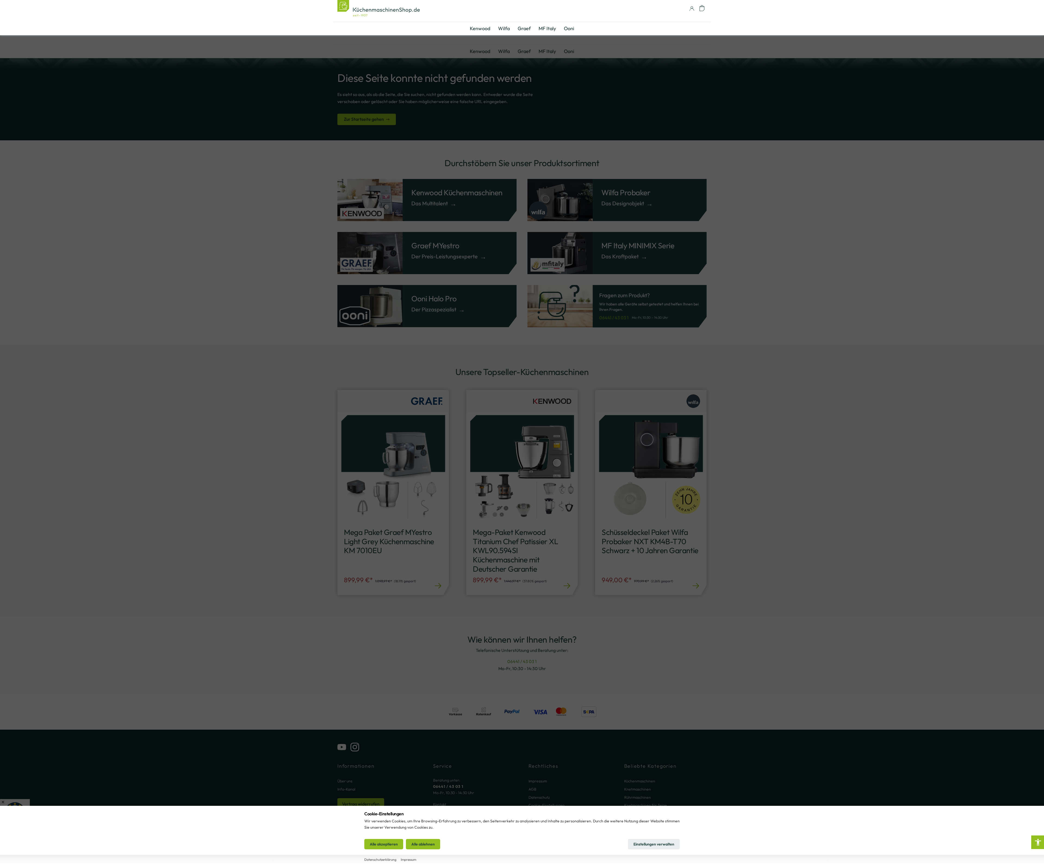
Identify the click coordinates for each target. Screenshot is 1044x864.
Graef (524, 51)
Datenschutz (539, 797)
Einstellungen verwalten (653, 844)
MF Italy (547, 51)
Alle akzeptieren (384, 844)
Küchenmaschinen (639, 781)
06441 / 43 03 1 (614, 317)
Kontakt (439, 804)
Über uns (344, 781)
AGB (532, 789)
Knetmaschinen (637, 789)
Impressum (538, 781)
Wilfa (504, 51)
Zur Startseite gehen (364, 119)
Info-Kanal (346, 789)
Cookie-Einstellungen (547, 805)
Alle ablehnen (423, 844)
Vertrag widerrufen (361, 804)
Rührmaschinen (637, 797)
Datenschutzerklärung (380, 859)
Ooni (569, 51)
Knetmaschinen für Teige (645, 805)
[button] (702, 8)
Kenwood (480, 51)
